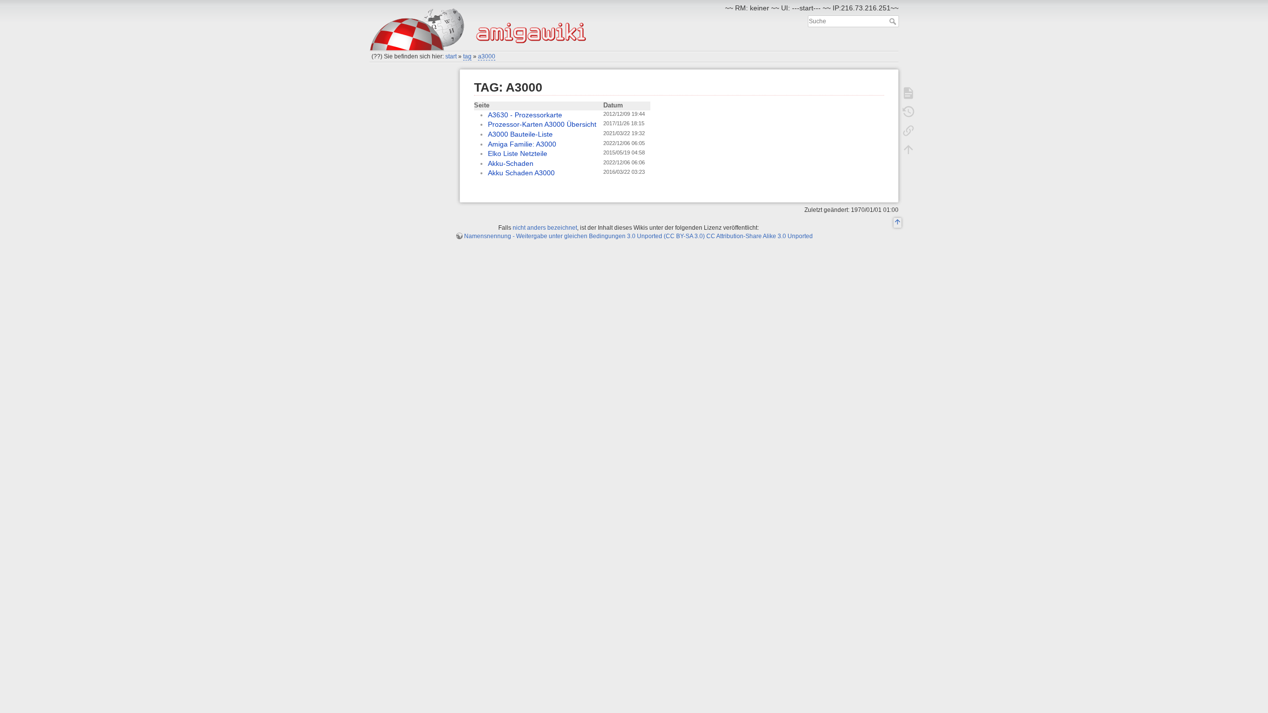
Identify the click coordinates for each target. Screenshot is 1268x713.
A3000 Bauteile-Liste (520, 134)
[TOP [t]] (897, 223)
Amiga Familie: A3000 (522, 144)
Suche (893, 21)
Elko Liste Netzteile (517, 153)
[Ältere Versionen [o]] (908, 111)
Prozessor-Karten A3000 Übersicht (542, 124)
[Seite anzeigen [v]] (908, 93)
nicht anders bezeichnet (545, 227)
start (451, 56)
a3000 (486, 56)
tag (467, 56)
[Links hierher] (908, 130)
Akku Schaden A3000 (521, 173)
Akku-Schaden (510, 163)
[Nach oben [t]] (908, 149)
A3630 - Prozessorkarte (525, 115)
